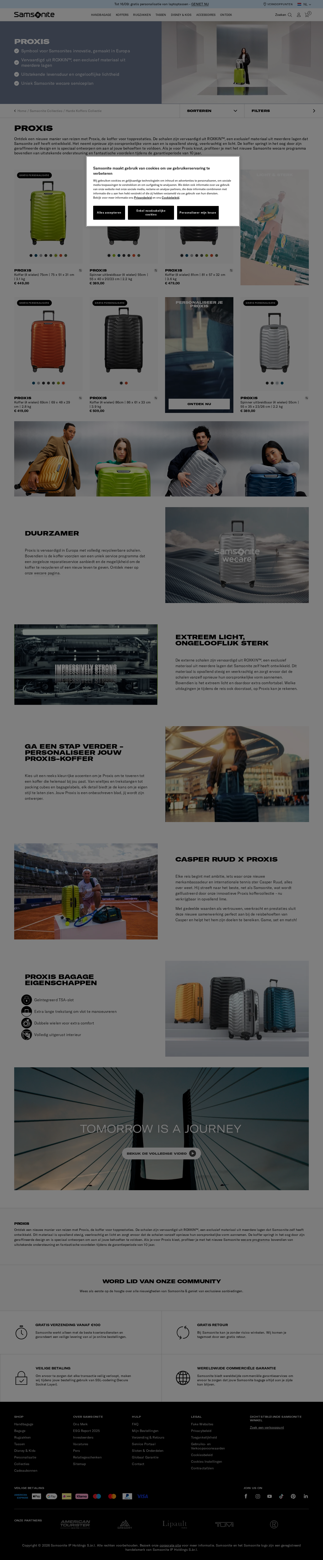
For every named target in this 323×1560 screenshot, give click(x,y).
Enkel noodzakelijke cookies (151, 212)
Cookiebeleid (170, 197)
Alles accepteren (109, 212)
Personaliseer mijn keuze (197, 212)
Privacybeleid (143, 197)
